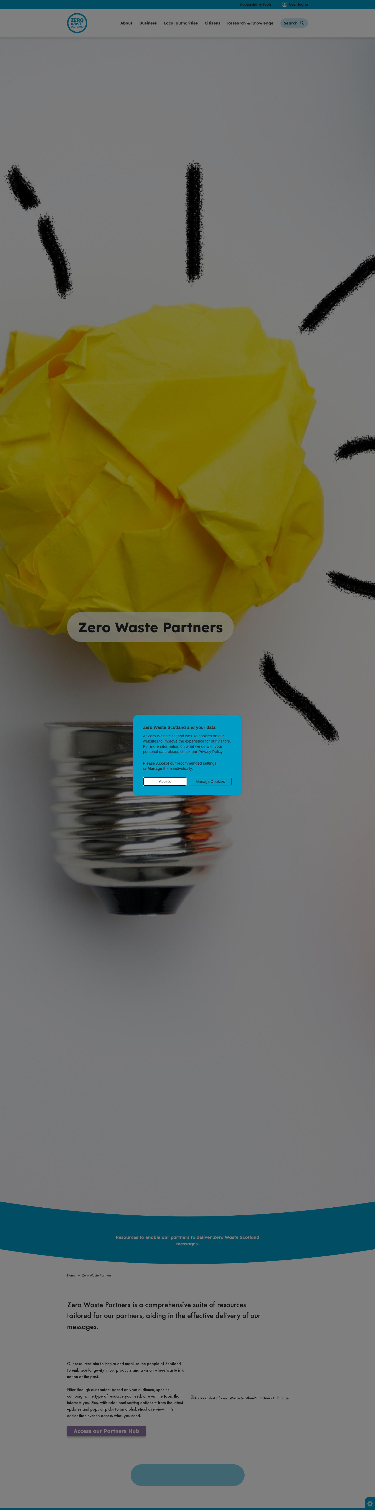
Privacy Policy (210, 751)
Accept (165, 781)
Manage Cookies (210, 781)
